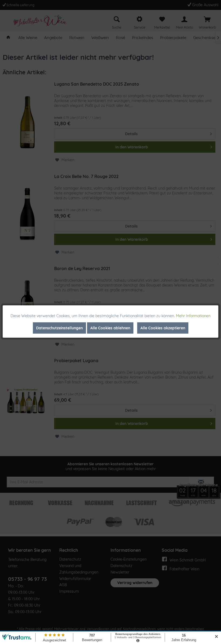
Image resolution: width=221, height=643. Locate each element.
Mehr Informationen (193, 315)
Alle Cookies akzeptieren (162, 328)
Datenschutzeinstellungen (59, 328)
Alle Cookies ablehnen (110, 328)
